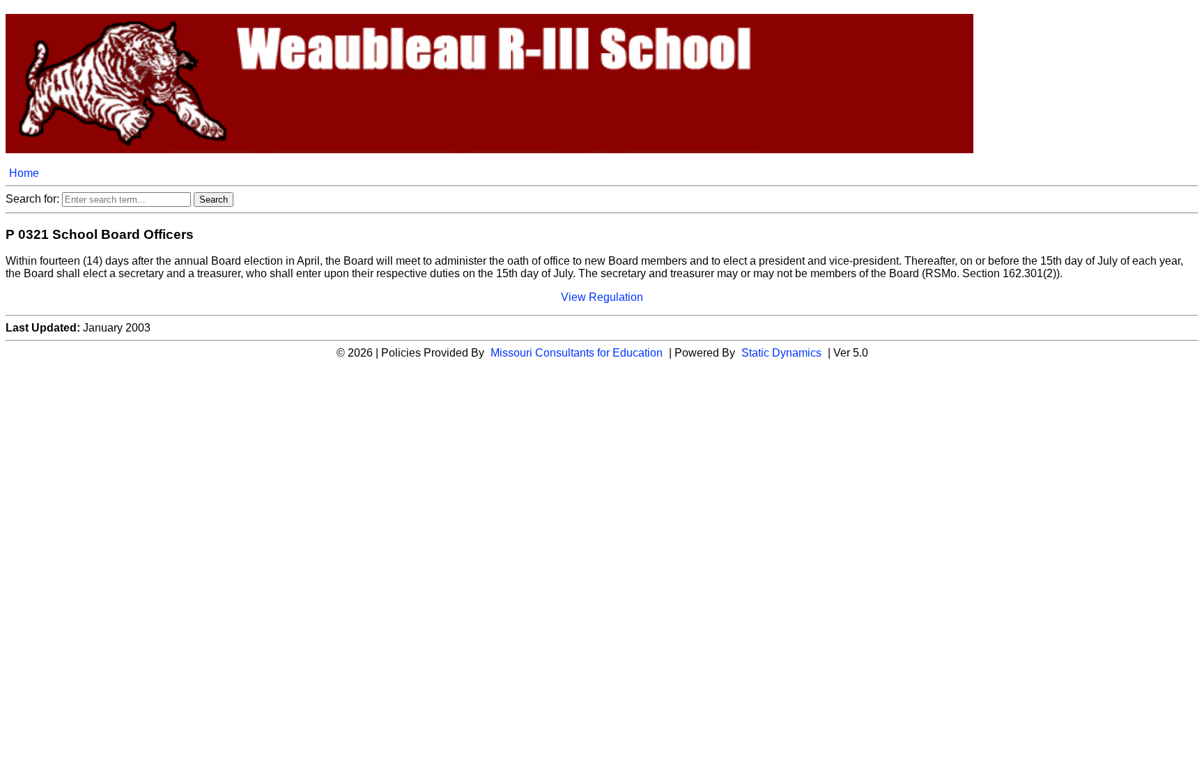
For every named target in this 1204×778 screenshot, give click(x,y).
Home (24, 173)
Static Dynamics (781, 353)
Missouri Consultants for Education (577, 353)
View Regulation (602, 297)
